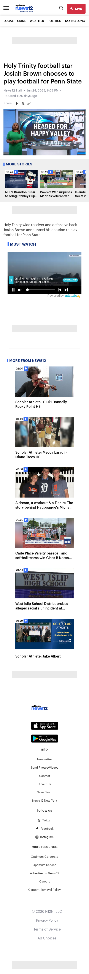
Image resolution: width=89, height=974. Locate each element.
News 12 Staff (12, 90)
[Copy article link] (29, 103)
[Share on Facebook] (17, 103)
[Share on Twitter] (23, 103)
